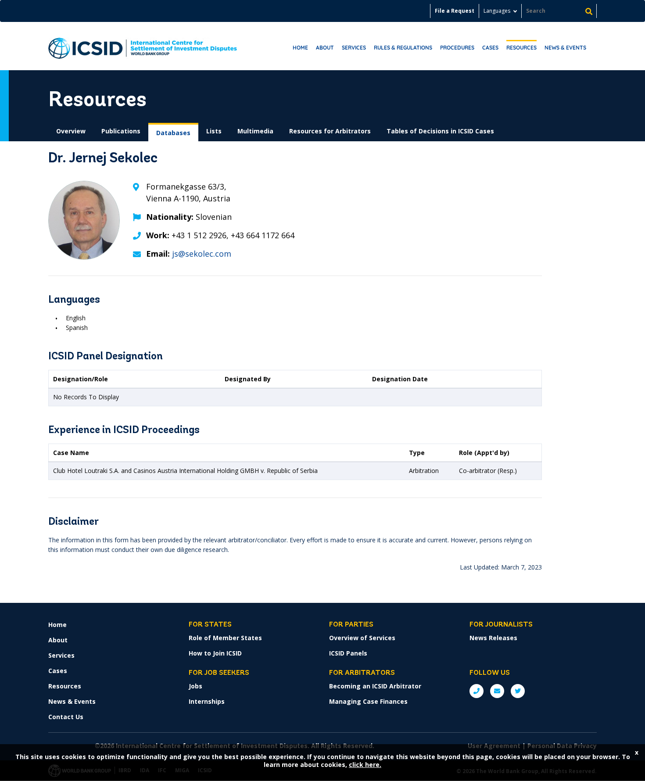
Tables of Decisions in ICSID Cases (440, 131)
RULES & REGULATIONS (403, 47)
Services (354, 47)
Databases (173, 133)
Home (300, 47)
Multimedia (255, 131)
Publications (120, 131)
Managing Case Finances (368, 701)
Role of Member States (225, 638)
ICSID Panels (348, 653)
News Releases (493, 638)
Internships (207, 701)
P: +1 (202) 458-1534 (476, 691)
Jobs (195, 686)
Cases (490, 47)
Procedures (457, 47)
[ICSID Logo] (143, 46)
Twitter (518, 691)
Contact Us (65, 717)
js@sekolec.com (201, 253)
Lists (214, 131)
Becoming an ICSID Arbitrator (375, 686)
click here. (365, 764)
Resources (521, 47)
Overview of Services (362, 638)
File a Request (454, 10)
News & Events (565, 47)
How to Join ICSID (215, 653)
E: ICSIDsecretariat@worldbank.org (497, 691)
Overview (71, 131)
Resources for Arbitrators (330, 131)
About (325, 47)
